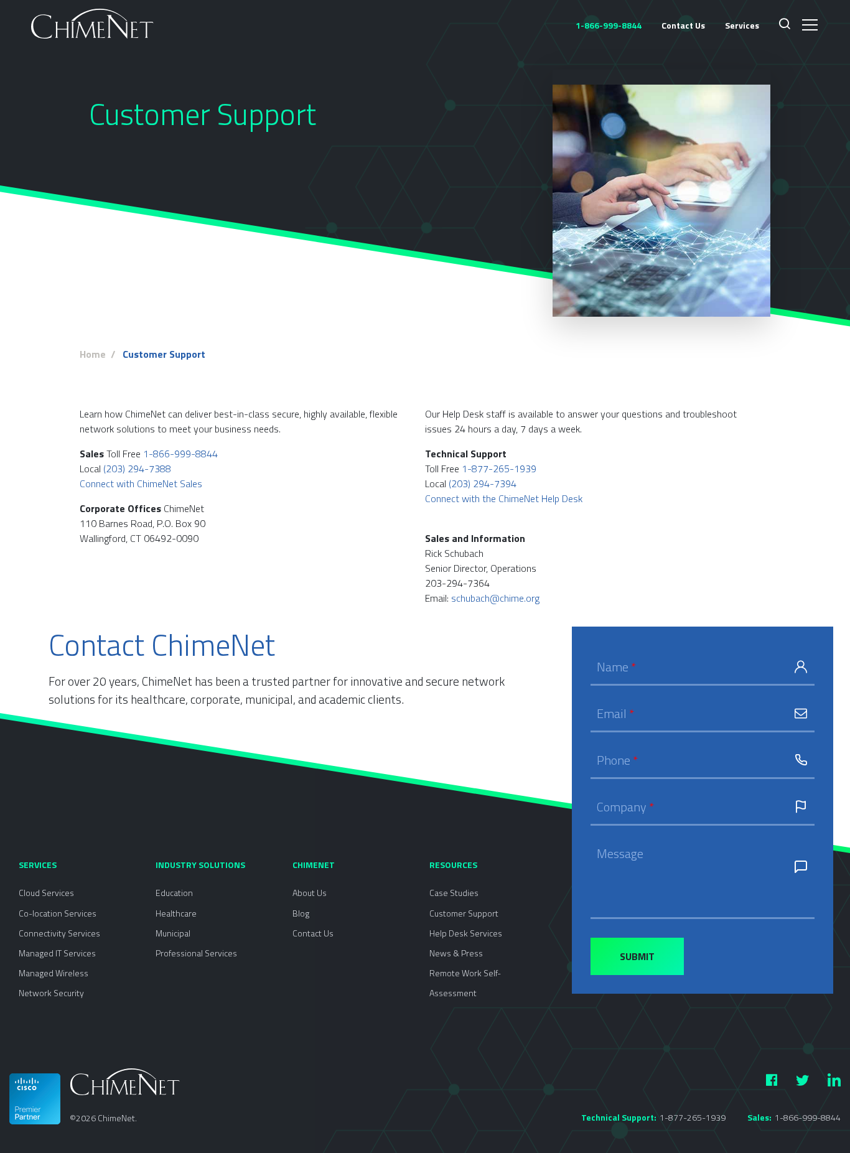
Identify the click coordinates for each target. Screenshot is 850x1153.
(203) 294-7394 (482, 483)
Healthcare (176, 913)
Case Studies (454, 892)
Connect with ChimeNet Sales (141, 483)
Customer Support (463, 913)
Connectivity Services (59, 933)
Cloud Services (46, 892)
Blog (300, 913)
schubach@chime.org (495, 598)
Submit (637, 956)
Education (174, 892)
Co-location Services (57, 913)
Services (742, 25)
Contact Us (683, 25)
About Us (309, 892)
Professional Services (196, 952)
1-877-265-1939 (499, 468)
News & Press (456, 952)
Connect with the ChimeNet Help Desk (503, 498)
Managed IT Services (57, 952)
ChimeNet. (117, 1117)
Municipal (173, 933)
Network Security (51, 992)
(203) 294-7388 (137, 468)
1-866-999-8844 (180, 453)
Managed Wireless (53, 972)
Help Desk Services (465, 933)
